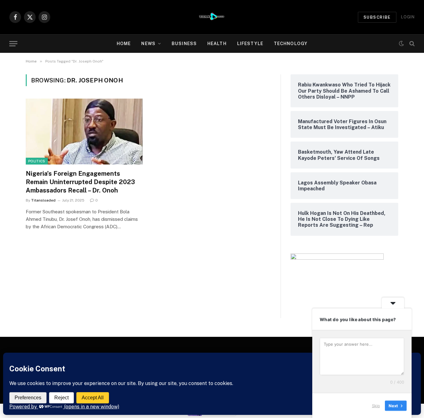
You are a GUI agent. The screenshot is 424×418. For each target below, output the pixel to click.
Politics (36, 161)
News (148, 43)
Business (184, 43)
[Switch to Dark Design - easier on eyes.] (401, 43)
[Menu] (13, 44)
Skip (376, 405)
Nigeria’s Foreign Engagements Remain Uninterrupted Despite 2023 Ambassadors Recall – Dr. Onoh (80, 182)
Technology (290, 43)
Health (217, 43)
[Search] (411, 44)
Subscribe (377, 17)
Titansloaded (43, 200)
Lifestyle (250, 43)
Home (124, 43)
